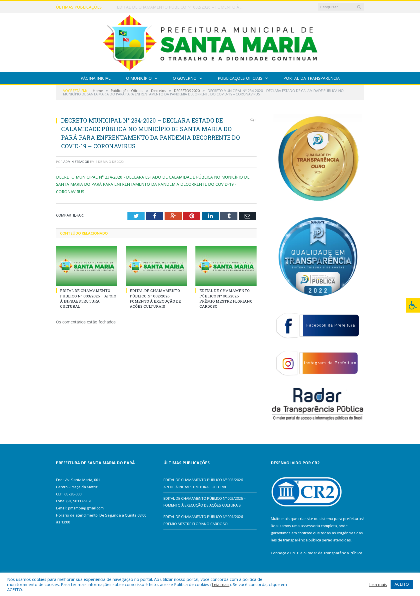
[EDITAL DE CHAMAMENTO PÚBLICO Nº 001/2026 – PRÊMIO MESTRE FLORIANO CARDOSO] (226, 266)
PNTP (294, 552)
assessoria (310, 525)
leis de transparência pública (296, 540)
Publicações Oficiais (240, 78)
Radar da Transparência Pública (334, 552)
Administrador (76, 161)
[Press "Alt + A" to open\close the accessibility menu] (413, 305)
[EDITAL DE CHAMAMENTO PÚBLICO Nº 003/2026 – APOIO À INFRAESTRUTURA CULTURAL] (86, 266)
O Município (139, 78)
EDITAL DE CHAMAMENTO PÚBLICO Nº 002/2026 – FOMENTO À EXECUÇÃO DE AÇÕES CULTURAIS (182, 7)
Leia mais (220, 584)
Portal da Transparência (311, 78)
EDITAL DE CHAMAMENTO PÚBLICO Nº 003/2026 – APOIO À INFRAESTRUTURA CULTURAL (88, 298)
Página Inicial (96, 78)
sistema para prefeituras (341, 518)
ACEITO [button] (402, 584)
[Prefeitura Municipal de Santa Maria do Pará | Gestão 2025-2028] (210, 41)
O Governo (185, 78)
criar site (305, 518)
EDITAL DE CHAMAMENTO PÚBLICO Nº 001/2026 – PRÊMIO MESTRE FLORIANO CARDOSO (226, 298)
